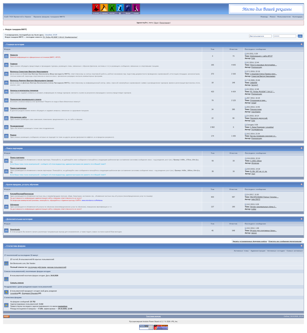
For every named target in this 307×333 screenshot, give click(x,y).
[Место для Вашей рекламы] (266, 9)
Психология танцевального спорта (25, 99)
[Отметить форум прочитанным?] (6, 56)
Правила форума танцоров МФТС (49, 17)
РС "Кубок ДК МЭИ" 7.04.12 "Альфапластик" (60, 37)
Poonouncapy (256, 67)
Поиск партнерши (18, 168)
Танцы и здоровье (18, 108)
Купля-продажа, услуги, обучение (22, 184)
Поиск (273, 17)
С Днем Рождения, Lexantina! (262, 127)
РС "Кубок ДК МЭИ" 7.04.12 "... (262, 92)
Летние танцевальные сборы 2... (263, 207)
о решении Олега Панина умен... (263, 74)
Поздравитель (257, 129)
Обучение (14, 205)
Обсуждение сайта (18, 117)
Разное (13, 135)
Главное (13, 64)
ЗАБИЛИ (253, 83)
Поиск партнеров (14, 148)
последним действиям (37, 267)
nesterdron (62, 306)
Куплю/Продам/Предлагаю (22, 194)
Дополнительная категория (19, 219)
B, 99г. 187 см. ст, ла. (258, 171)
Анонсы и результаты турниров (24, 90)
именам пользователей (56, 267)
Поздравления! (17, 126)
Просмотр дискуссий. (259, 118)
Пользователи (284, 17)
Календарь (298, 17)
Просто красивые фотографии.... (263, 65)
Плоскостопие (256, 109)
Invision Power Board (151, 321)
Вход (156, 23)
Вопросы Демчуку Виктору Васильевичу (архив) (31, 80)
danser (254, 233)
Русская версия (135, 321)
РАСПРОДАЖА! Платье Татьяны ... (264, 197)
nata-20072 (255, 199)
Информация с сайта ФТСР (261, 56)
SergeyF (254, 85)
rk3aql (253, 103)
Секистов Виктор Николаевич (263, 76)
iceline (253, 209)
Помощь (264, 17)
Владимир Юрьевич (30, 293)
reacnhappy (256, 112)
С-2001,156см (256, 161)
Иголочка (255, 163)
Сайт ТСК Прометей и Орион (17, 17)
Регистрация (165, 23)
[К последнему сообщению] (245, 54)
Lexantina (14, 293)
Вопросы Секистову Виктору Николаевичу (29, 72)
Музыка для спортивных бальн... (263, 230)
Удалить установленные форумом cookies (250, 241)
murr (253, 174)
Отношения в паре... (258, 100)
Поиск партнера (17, 157)
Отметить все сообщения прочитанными (284, 241)
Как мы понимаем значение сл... (263, 136)
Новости (14, 55)
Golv (253, 58)
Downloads (15, 229)
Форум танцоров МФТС (16, 29)
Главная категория (15, 44)
